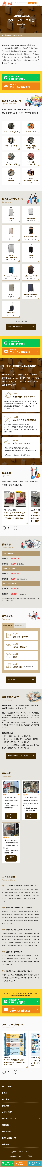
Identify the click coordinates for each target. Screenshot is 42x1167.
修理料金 (5, 1105)
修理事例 (5, 1099)
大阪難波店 (26, 795)
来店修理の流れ (8, 625)
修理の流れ (6, 1131)
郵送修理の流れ (20, 625)
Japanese (22, 3)
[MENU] (38, 3)
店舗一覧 (32, 3)
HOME (4, 1093)
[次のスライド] (15, 528)
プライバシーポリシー (24, 1152)
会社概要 (13, 1152)
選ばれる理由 (7, 1086)
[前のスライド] (4, 528)
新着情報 (5, 1144)
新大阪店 (6, 837)
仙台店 (5, 795)
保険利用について (9, 1138)
